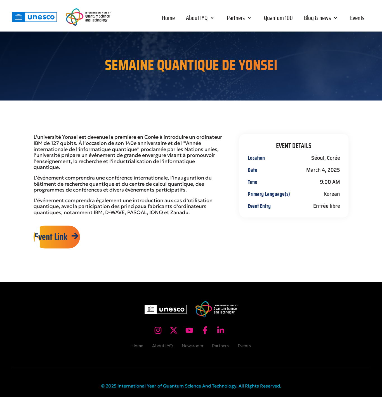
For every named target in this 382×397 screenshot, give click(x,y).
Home (168, 18)
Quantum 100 (278, 18)
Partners (236, 18)
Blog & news (317, 18)
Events (357, 18)
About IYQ (196, 18)
